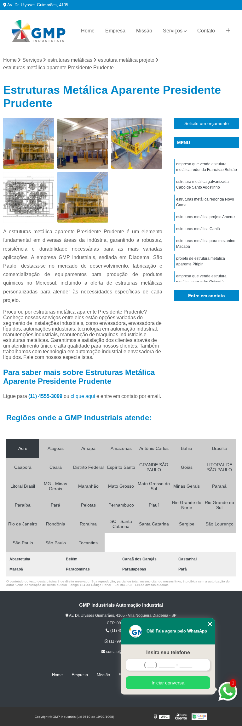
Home (88, 30)
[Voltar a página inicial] (38, 31)
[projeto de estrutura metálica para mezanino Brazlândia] (136, 143)
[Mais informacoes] (228, 31)
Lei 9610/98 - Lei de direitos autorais (141, 585)
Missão (144, 30)
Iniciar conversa (168, 682)
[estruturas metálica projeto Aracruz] (28, 197)
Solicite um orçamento (206, 123)
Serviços (172, 30)
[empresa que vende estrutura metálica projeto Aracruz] (82, 197)
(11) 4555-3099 (46, 396)
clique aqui (83, 396)
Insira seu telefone (168, 652)
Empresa (115, 30)
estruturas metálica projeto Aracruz (205, 217)
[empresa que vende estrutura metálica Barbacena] (82, 143)
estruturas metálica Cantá (198, 229)
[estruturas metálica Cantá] (28, 143)
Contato (206, 30)
